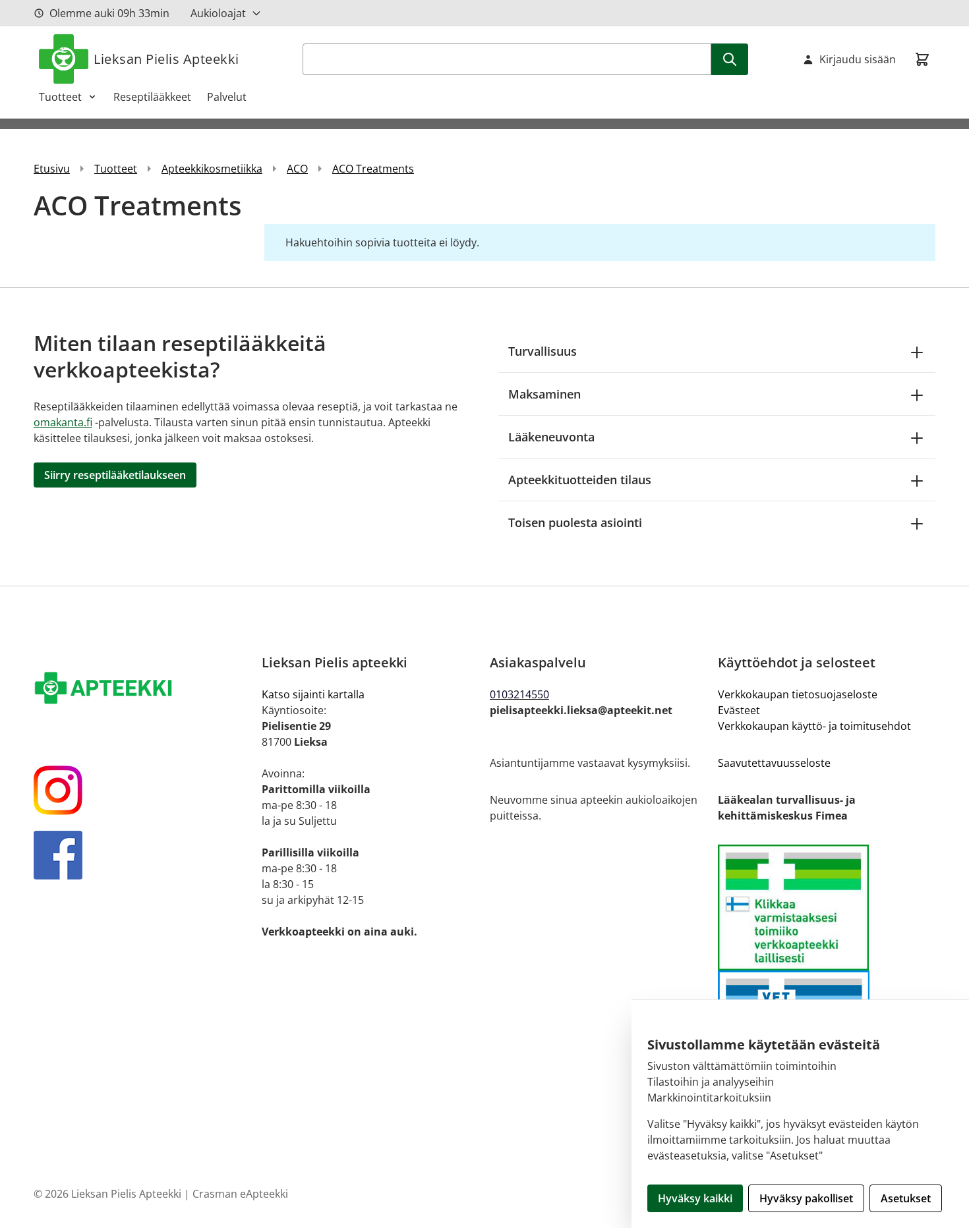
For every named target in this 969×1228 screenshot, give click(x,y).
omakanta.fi (63, 422)
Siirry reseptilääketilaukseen (115, 475)
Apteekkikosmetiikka (212, 168)
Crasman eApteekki (240, 1193)
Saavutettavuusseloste (774, 763)
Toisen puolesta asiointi (575, 522)
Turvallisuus (542, 351)
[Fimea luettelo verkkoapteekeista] (826, 907)
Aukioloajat (218, 13)
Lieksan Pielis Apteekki (166, 59)
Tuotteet (60, 97)
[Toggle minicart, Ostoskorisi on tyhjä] (922, 59)
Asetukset (906, 1198)
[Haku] (729, 59)
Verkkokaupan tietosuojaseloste (797, 694)
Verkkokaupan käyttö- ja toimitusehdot (814, 726)
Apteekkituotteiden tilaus (579, 480)
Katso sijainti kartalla (313, 694)
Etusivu (52, 168)
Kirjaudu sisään (857, 59)
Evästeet (739, 710)
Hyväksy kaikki (695, 1198)
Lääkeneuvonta (551, 437)
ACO (297, 168)
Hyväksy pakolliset (806, 1198)
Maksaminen (544, 394)
